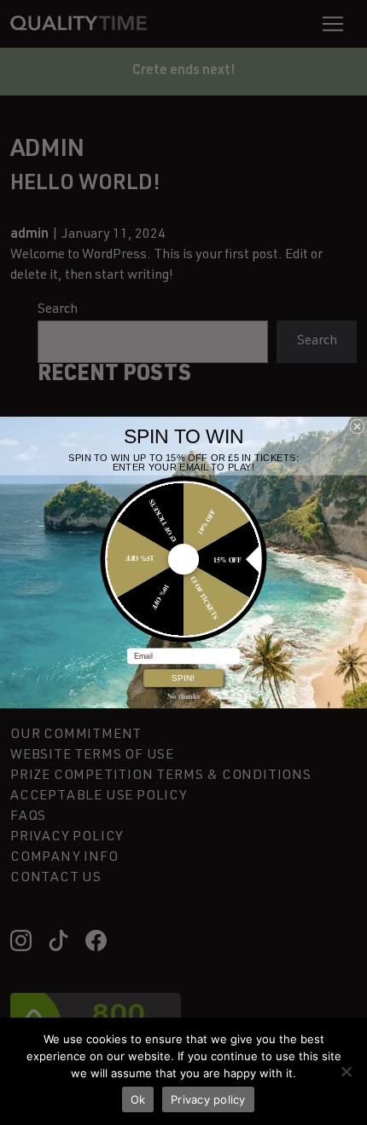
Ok (138, 1099)
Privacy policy (208, 1099)
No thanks (183, 695)
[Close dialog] (357, 426)
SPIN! (183, 678)
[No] (345, 1071)
